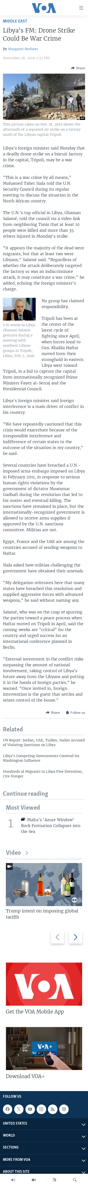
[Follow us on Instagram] (41, 1109)
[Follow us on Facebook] (7, 1109)
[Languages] (54, 1180)
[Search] (74, 1180)
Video (13, 853)
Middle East (15, 21)
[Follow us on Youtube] (30, 1109)
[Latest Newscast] (13, 1180)
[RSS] (52, 1109)
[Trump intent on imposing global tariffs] (44, 884)
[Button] (78, 68)
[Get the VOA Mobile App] (44, 984)
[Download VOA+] (44, 1048)
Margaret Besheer (23, 49)
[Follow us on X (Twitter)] (18, 1109)
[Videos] (33, 1180)
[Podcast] (63, 1109)
